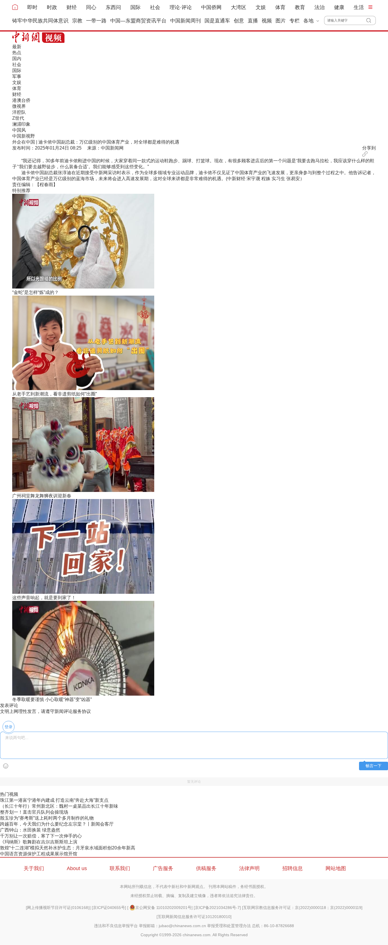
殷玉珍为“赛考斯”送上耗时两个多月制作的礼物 (47, 818)
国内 (16, 58)
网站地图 (336, 868)
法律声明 (249, 868)
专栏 (294, 21)
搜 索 (371, 20)
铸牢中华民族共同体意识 (40, 21)
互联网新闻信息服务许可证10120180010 (194, 916)
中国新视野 (23, 136)
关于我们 (34, 868)
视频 (267, 21)
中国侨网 (211, 7)
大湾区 (238, 7)
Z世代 (18, 118)
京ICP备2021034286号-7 (217, 907)
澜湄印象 (21, 124)
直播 (253, 21)
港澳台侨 (21, 100)
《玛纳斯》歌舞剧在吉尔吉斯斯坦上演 (38, 841)
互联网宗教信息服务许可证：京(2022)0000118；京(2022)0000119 (302, 907)
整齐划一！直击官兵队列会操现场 (34, 812)
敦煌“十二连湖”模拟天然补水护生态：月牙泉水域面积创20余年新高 (67, 847)
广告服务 (163, 868)
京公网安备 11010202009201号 (163, 907)
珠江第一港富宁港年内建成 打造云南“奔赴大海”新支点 (54, 800)
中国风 (19, 130)
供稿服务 (206, 868)
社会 (155, 7)
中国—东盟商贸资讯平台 (138, 21)
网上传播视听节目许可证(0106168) (58, 907)
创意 (239, 21)
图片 (281, 21)
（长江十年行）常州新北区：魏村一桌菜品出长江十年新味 (59, 806)
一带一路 (96, 21)
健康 (339, 7)
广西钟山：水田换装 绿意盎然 (30, 830)
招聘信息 (292, 868)
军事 (16, 76)
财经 (71, 7)
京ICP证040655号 (109, 907)
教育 (300, 7)
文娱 (261, 7)
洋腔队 (19, 112)
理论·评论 (181, 7)
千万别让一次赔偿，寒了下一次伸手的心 (41, 836)
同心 (91, 7)
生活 (359, 7)
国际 (135, 7)
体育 (280, 7)
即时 (32, 7)
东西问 (113, 7)
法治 (319, 7)
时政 (52, 7)
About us (77, 868)
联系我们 (120, 868)
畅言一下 (373, 766)
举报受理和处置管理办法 (229, 925)
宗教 (77, 21)
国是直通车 (217, 21)
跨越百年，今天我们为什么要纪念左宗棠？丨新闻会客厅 (57, 824)
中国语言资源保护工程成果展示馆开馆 (38, 853)
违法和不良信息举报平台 (116, 925)
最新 (16, 46)
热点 (16, 52)
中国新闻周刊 (185, 21)
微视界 (19, 106)
